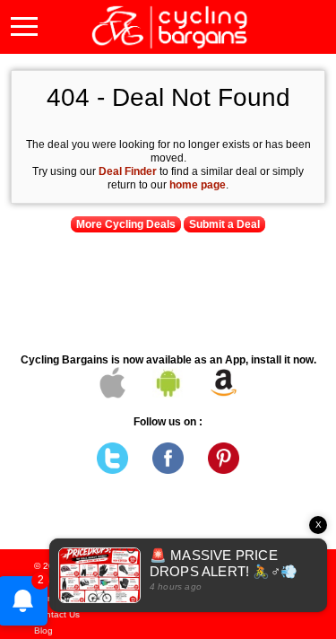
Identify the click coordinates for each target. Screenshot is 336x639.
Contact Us (57, 614)
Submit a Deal (224, 224)
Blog (43, 630)
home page (197, 185)
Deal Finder (128, 171)
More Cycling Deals (126, 224)
